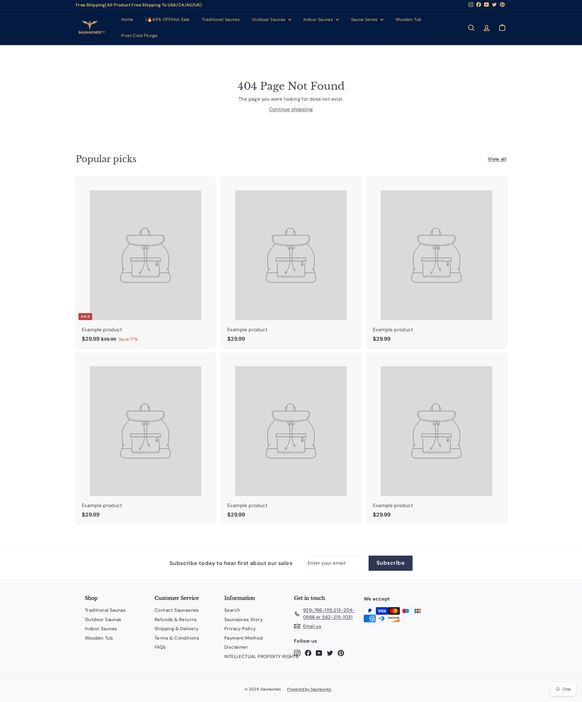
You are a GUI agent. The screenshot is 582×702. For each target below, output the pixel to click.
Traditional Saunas (221, 19)
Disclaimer (236, 647)
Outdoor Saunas (269, 19)
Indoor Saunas (318, 19)
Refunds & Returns (176, 620)
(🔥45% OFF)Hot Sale (168, 19)
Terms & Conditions (177, 638)
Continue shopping (291, 109)
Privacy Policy (240, 629)
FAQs (160, 647)
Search (232, 610)
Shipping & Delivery (177, 629)
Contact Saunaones (177, 610)
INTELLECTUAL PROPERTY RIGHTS (261, 657)
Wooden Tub (409, 19)
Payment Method (243, 638)
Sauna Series (365, 19)
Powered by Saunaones (309, 689)
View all (497, 159)
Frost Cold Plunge (139, 35)
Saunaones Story (243, 620)
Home (127, 19)
